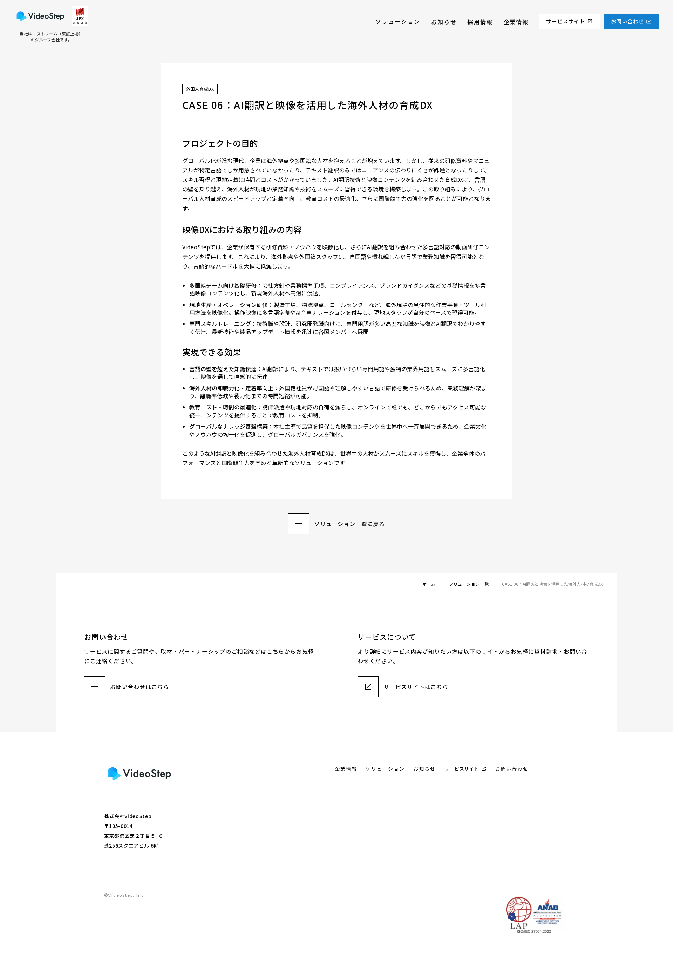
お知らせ (444, 22)
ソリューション (398, 21)
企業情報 (516, 22)
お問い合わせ (627, 21)
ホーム (429, 584)
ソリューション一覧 (469, 584)
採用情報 (480, 22)
